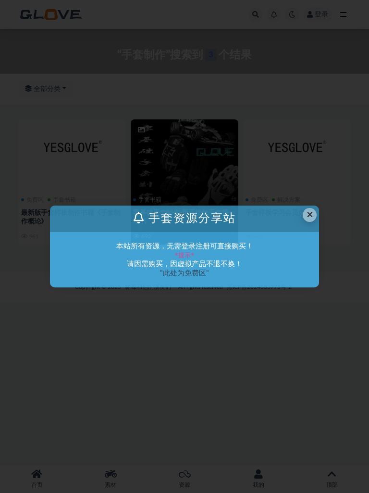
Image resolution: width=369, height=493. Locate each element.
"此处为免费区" (184, 273)
